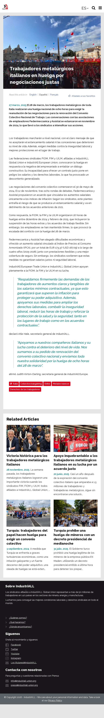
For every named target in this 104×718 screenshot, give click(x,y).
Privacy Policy (55, 700)
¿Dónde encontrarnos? (20, 626)
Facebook (16, 645)
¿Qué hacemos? (17, 622)
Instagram (16, 658)
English (33, 94)
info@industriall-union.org (23, 681)
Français (54, 94)
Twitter (14, 649)
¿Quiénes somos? (18, 618)
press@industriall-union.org (24, 685)
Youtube (15, 653)
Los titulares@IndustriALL (24, 662)
